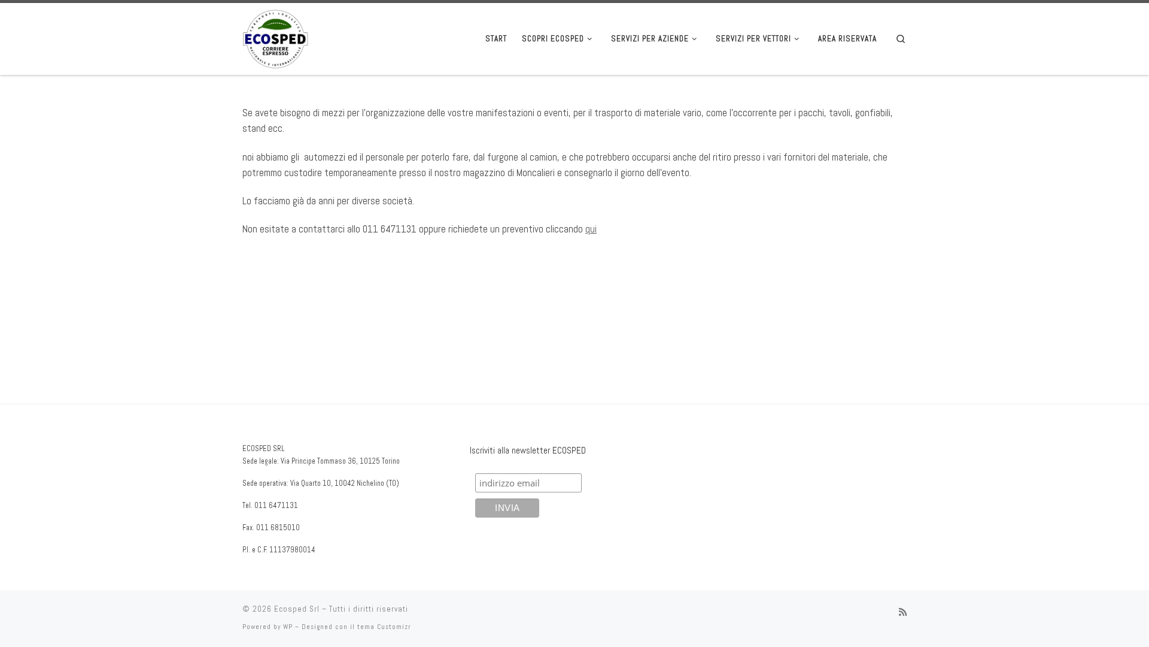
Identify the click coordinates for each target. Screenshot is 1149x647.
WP (288, 626)
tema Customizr (384, 626)
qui (591, 228)
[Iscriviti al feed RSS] (903, 612)
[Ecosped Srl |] (275, 37)
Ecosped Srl (297, 609)
